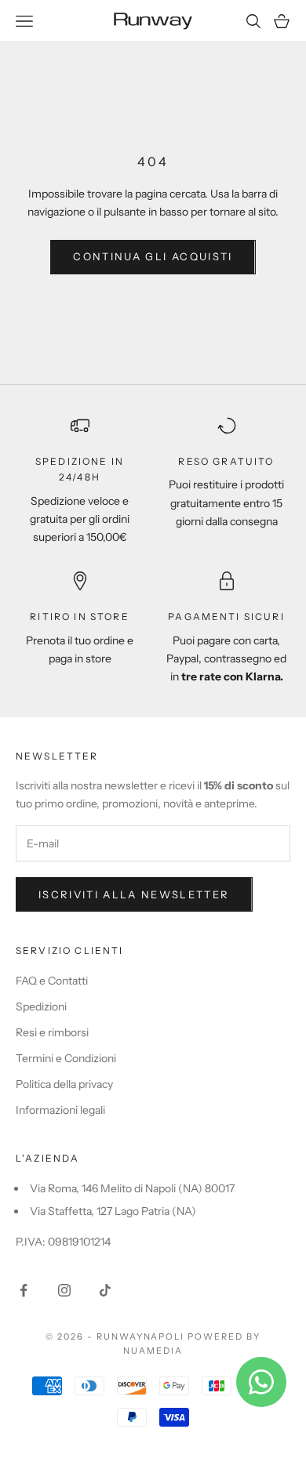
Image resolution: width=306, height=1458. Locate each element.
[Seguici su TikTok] (105, 1290)
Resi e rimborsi (52, 1032)
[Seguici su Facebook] (23, 1290)
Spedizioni (41, 1006)
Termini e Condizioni (66, 1058)
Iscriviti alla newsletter (134, 894)
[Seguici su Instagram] (64, 1290)
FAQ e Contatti (52, 981)
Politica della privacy (64, 1084)
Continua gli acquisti (152, 256)
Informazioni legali (60, 1110)
